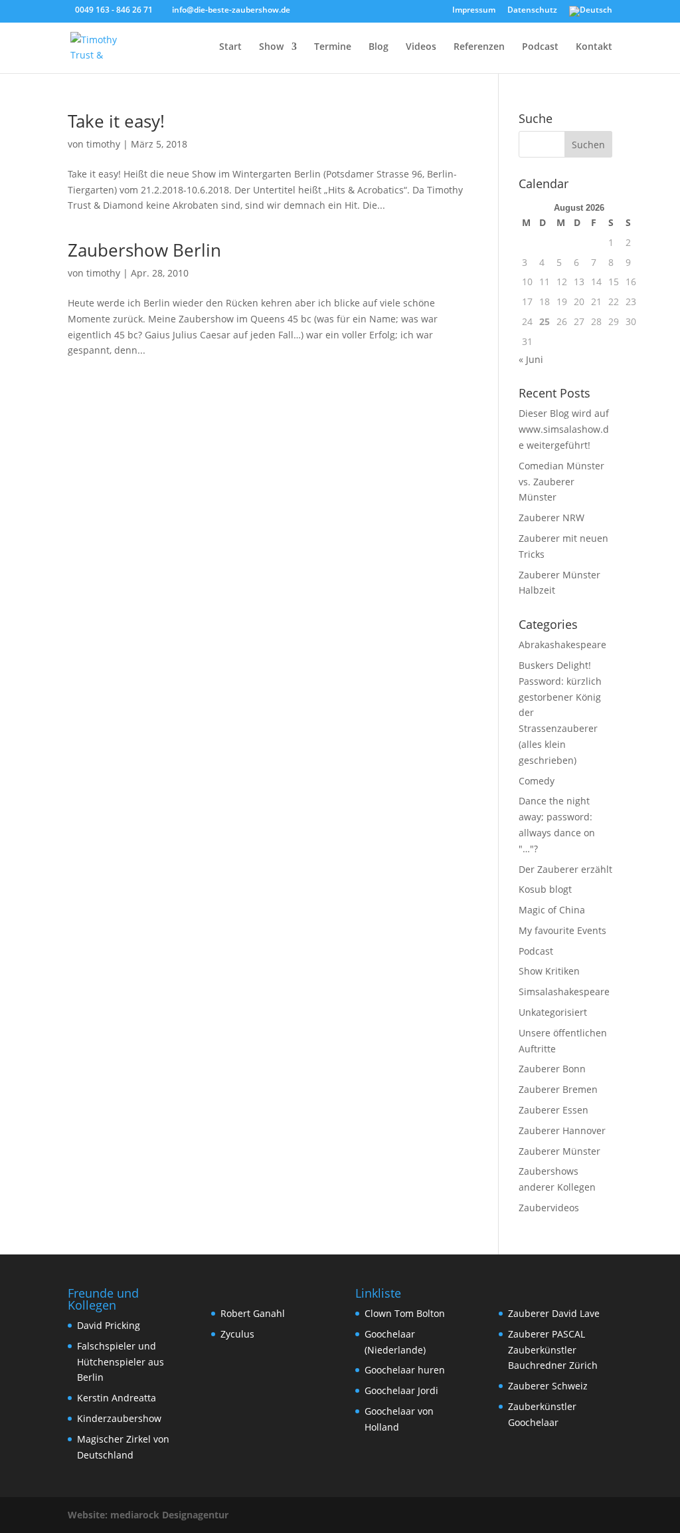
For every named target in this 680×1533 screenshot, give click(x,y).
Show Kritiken (549, 971)
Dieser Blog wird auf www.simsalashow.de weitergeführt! (564, 429)
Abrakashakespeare (562, 644)
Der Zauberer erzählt (565, 869)
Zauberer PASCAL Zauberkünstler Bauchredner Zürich (553, 1350)
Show (271, 47)
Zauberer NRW (551, 517)
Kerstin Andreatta (116, 1397)
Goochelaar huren (405, 1369)
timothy (103, 144)
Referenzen (479, 47)
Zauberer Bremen (558, 1089)
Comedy (536, 780)
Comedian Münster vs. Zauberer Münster (561, 481)
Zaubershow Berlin (144, 250)
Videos (421, 47)
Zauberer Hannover (562, 1130)
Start (230, 47)
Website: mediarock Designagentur (148, 1514)
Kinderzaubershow (119, 1418)
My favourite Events (562, 930)
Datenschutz (532, 10)
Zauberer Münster (559, 1151)
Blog (378, 47)
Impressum (473, 10)
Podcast (540, 47)
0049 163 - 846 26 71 (114, 9)
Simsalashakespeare (564, 991)
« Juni (531, 359)
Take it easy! (116, 121)
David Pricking (108, 1325)
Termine (332, 47)
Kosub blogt (545, 889)
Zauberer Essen (553, 1110)
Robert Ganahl (252, 1313)
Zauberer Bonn (552, 1068)
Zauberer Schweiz (548, 1385)
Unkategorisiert (553, 1012)
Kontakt (594, 47)
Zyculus (237, 1334)
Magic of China (552, 909)
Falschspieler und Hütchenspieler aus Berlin (120, 1362)
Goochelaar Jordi (401, 1390)
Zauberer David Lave (554, 1313)
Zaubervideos (549, 1207)
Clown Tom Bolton (405, 1313)
